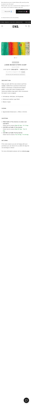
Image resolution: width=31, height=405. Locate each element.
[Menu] (2, 26)
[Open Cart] (29, 26)
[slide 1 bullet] (14, 58)
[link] (15, 26)
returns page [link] (25, 151)
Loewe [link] (3, 85)
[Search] (26, 26)
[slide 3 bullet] (16, 58)
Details (23, 72)
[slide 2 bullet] (15, 58)
